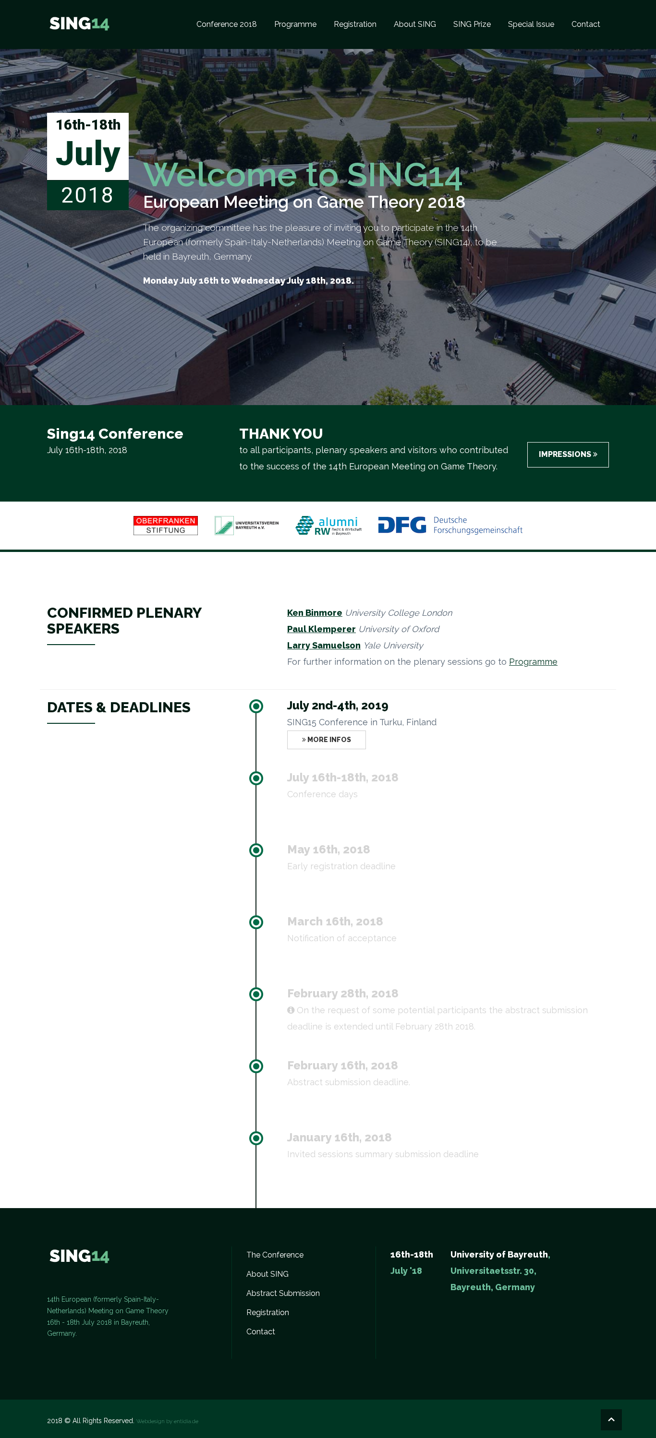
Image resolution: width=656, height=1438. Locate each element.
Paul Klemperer (321, 629)
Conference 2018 (226, 24)
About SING (415, 24)
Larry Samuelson (324, 645)
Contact (585, 24)
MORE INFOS (328, 739)
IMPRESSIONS (566, 454)
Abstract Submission (283, 1293)
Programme (295, 24)
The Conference (275, 1254)
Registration (355, 24)
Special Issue (531, 24)
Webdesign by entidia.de (167, 1421)
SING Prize (472, 24)
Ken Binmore (314, 613)
